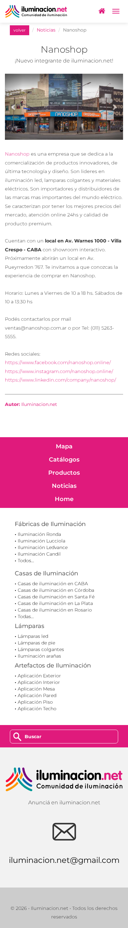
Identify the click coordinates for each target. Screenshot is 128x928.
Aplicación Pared (37, 695)
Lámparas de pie (36, 643)
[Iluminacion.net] (36, 11)
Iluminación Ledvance (43, 547)
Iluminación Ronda (39, 534)
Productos (64, 472)
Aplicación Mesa (36, 689)
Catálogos (64, 459)
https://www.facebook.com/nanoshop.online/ (58, 362)
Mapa (64, 446)
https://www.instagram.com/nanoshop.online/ (59, 371)
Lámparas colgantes (41, 649)
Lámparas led (33, 636)
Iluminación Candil (39, 554)
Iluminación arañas (39, 656)
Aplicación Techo (37, 709)
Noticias (46, 30)
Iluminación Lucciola (41, 541)
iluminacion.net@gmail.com (64, 860)
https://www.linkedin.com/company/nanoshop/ (60, 380)
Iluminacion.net (39, 404)
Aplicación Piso (35, 702)
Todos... (26, 561)
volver (19, 30)
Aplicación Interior (39, 682)
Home (64, 499)
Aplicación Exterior (39, 676)
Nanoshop (17, 154)
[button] (14, 107)
